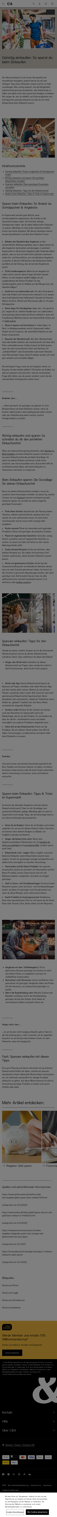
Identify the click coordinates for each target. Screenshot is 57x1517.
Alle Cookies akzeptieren (37, 1512)
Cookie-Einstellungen (15, 1512)
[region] (28, 1505)
